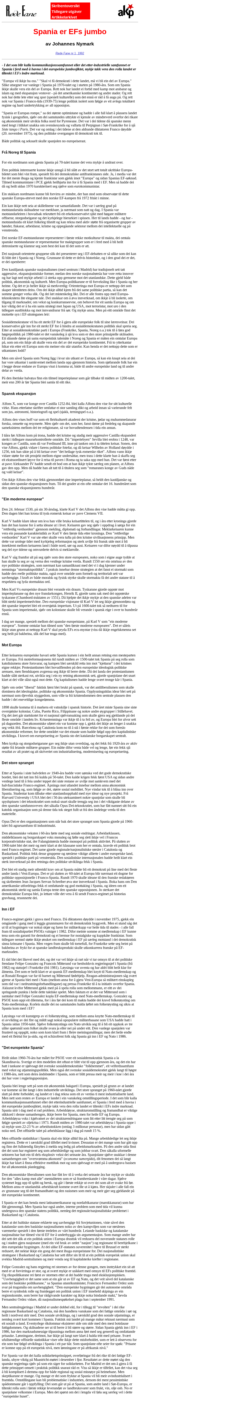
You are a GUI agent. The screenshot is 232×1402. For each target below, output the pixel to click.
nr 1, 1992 (70, 53)
